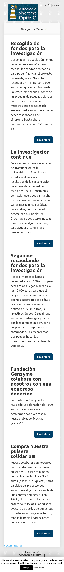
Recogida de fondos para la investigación (28, 48)
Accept (26, 567)
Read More (38, 567)
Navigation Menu (32, 29)
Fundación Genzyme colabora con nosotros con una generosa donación (31, 381)
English (56, 5)
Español (47, 5)
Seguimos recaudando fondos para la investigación (28, 263)
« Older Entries (13, 545)
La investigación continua (30, 154)
